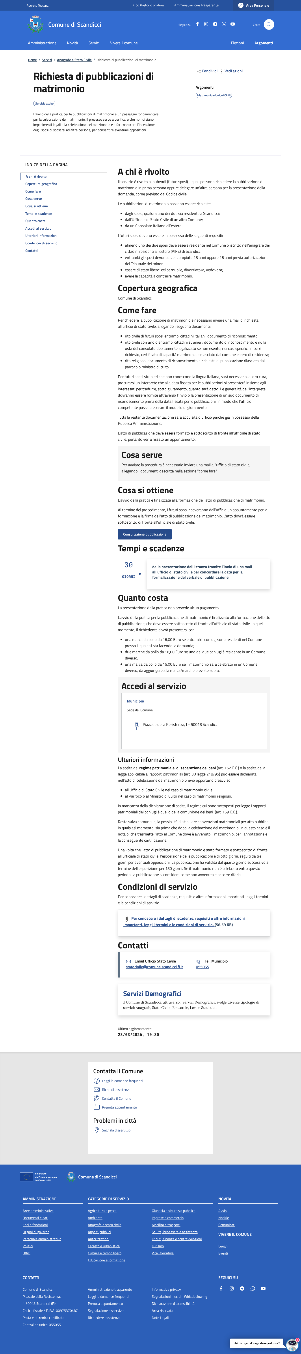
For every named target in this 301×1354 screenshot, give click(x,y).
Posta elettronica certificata (43, 1317)
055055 (202, 967)
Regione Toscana (37, 5)
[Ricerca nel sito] (269, 24)
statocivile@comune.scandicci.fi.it (154, 967)
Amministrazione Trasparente (196, 5)
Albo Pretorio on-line (148, 5)
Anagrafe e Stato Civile (74, 59)
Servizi (47, 59)
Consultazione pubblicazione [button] (144, 534)
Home (32, 59)
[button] (253, 5)
